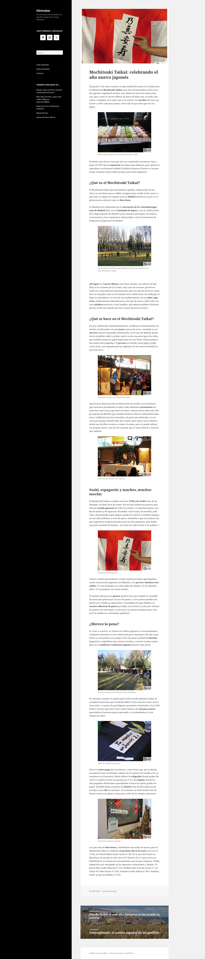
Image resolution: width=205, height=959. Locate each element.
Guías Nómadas (42, 65)
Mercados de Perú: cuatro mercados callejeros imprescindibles (49, 99)
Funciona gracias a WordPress (121, 953)
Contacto (40, 73)
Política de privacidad (98, 953)
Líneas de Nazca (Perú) (45, 117)
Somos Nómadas (43, 69)
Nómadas (43, 11)
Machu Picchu (42, 113)
